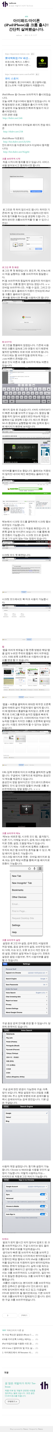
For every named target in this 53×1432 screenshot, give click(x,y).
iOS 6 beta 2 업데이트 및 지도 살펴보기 (18, 1348)
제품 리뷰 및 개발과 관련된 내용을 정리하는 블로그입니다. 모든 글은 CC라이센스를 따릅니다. (20, 1393)
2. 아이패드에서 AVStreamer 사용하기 (18, 1352)
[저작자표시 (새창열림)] (31, 1315)
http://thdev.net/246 (12, 118)
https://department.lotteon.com (17, 54)
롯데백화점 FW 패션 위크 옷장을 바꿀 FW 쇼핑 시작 (17, 58)
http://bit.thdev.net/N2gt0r (16, 152)
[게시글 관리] (14, 1315)
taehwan (12, 3)
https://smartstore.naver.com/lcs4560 (19, 74)
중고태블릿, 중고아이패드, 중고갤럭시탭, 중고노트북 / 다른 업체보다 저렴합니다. (25, 84)
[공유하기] (11, 1315)
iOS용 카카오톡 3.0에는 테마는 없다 (18, 1339)
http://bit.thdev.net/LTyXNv (17, 141)
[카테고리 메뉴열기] (48, 4)
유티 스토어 (12, 78)
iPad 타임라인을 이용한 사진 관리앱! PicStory (18, 1344)
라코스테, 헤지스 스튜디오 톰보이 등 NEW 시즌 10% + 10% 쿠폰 (17, 64)
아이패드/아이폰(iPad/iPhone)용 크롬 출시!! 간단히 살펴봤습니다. (26, 25)
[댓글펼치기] (9, 1372)
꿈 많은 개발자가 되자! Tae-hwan (20, 1385)
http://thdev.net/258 (13, 131)
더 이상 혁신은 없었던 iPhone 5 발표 (18, 1335)
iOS (26, 16)
